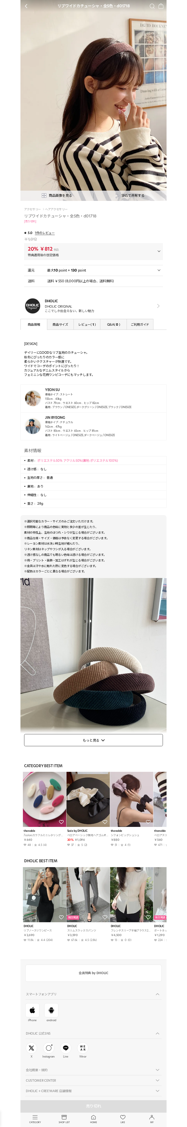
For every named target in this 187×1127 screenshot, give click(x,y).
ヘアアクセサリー (56, 209)
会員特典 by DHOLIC (93, 973)
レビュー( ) (86, 324)
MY (152, 1122)
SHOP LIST (64, 1122)
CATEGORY (35, 1122)
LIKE (123, 1122)
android (51, 1020)
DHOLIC (28, 926)
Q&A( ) (113, 324)
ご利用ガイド (140, 324)
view (157, 306)
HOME (93, 1122)
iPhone (32, 1020)
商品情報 (34, 324)
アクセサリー (32, 209)
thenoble (29, 831)
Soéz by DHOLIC (77, 831)
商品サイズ (60, 324)
